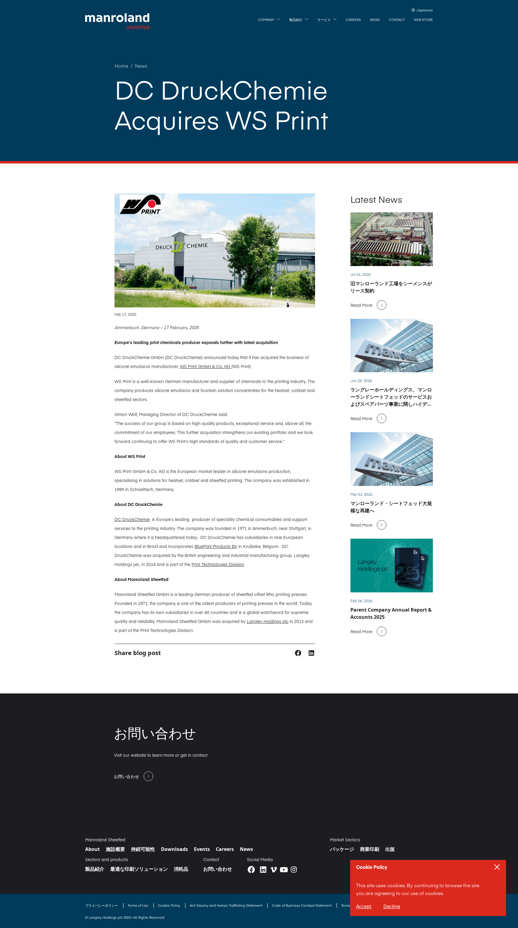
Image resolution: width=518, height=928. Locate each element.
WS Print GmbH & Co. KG (205, 366)
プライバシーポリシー (102, 905)
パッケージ (342, 849)
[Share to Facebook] (298, 652)
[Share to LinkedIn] (311, 652)
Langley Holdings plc (267, 621)
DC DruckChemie (132, 519)
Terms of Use (138, 905)
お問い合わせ (217, 869)
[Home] (117, 21)
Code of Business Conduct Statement (302, 905)
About (92, 849)
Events (202, 849)
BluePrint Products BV (216, 546)
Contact (211, 859)
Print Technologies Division (218, 564)
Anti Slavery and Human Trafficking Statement (226, 905)
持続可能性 (143, 849)
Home (121, 66)
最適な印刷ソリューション (139, 869)
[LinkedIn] (263, 869)
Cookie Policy (169, 905)
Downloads (174, 849)
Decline (391, 906)
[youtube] (284, 870)
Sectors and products (106, 859)
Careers (225, 849)
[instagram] (294, 870)
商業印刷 (369, 849)
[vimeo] (273, 870)
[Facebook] (251, 869)
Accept (363, 906)
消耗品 (181, 869)
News (141, 66)
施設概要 (115, 849)
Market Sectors (345, 840)
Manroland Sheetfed (105, 840)
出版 (390, 849)
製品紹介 (94, 869)
